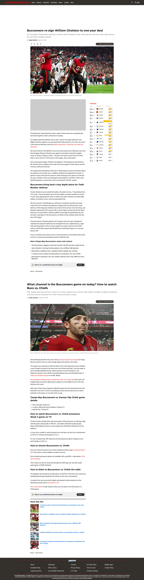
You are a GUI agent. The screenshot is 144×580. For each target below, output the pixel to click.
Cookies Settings (92, 571)
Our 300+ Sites (91, 565)
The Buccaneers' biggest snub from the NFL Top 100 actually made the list (58, 245)
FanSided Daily (35, 568)
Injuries (66, 2)
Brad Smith (33, 40)
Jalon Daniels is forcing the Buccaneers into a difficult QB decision (55, 248)
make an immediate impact (39, 375)
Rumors (39, 2)
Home (32, 271)
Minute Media (21, 575)
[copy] (40, 44)
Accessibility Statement (56, 571)
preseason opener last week (67, 360)
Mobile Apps (109, 565)
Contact (73, 565)
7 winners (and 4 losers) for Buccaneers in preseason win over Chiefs (56, 254)
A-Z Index (74, 571)
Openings (51, 565)
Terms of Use (91, 568)
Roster (61, 2)
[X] (135, 2)
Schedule (46, 2)
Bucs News (39, 271)
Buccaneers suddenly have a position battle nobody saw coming (54, 251)
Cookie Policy (109, 568)
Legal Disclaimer (36, 571)
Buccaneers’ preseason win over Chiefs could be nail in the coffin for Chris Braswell (58, 258)
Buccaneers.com (53, 483)
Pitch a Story (52, 568)
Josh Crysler (33, 297)
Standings (54, 2)
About (32, 565)
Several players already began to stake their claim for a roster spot (52, 379)
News (33, 2)
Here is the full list (36, 487)
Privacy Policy (75, 568)
